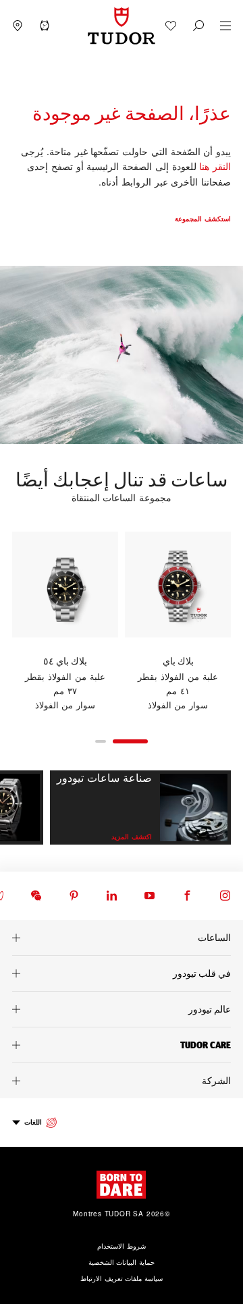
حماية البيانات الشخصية (121, 1262)
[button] (198, 25)
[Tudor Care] (121, 1044)
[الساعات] (121, 937)
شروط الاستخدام (121, 1246)
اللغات (33, 1122)
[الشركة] (121, 1080)
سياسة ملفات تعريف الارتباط (121, 1278)
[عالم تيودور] (121, 1009)
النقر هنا (215, 166)
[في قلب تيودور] (121, 973)
